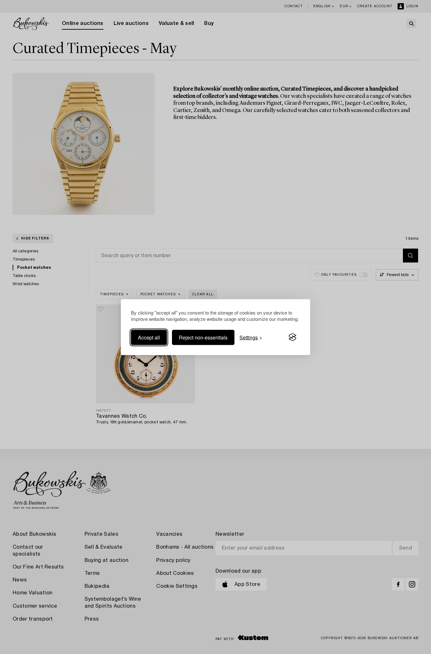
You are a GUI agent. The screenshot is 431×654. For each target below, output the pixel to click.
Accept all (149, 337)
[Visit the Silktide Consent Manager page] (292, 337)
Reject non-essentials (203, 337)
